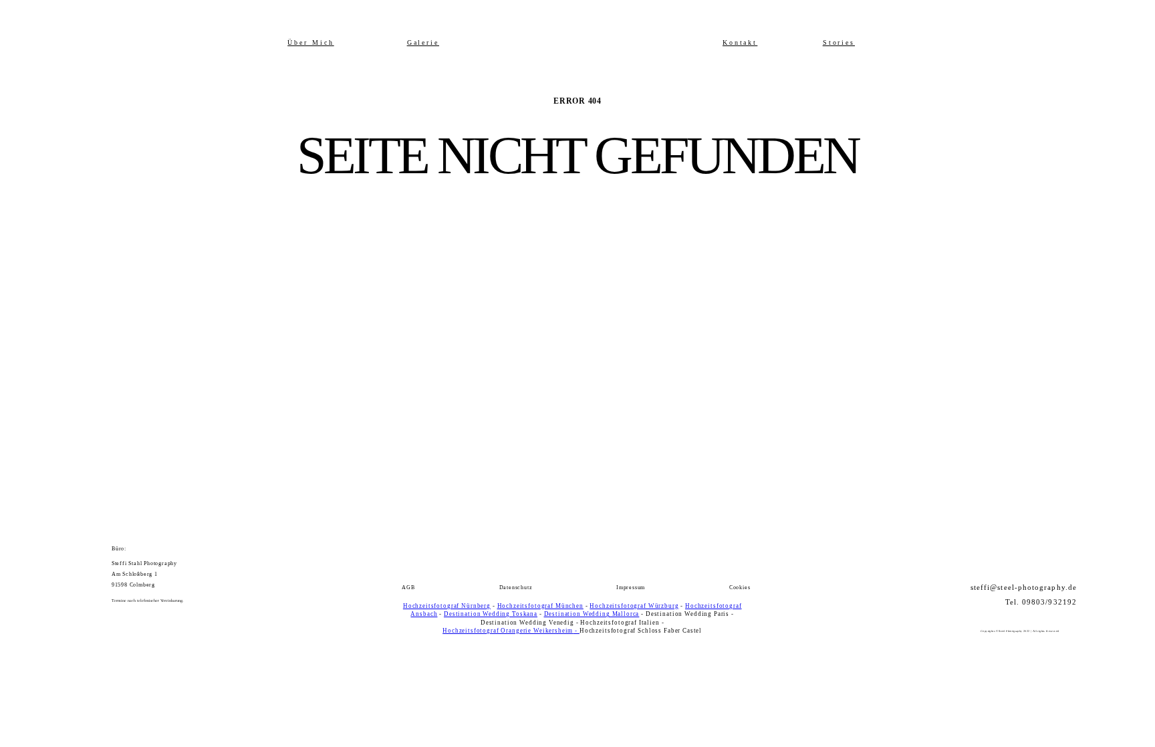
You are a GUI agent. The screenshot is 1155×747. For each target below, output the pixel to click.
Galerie (423, 42)
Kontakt (740, 42)
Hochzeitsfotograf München (540, 606)
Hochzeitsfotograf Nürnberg (447, 606)
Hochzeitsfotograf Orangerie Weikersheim (507, 630)
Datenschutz (516, 588)
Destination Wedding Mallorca (592, 614)
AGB (408, 588)
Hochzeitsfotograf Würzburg (634, 606)
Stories (839, 42)
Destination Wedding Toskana (490, 614)
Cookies (740, 588)
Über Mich (310, 42)
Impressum (630, 588)
